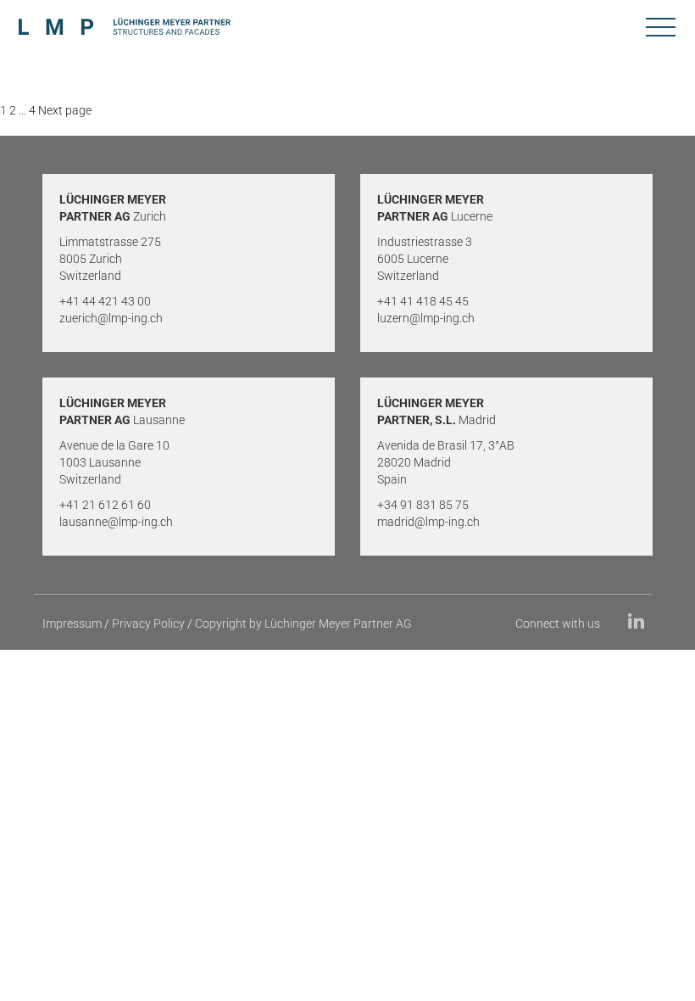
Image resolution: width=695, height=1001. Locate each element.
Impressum (72, 623)
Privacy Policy (148, 623)
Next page (65, 110)
